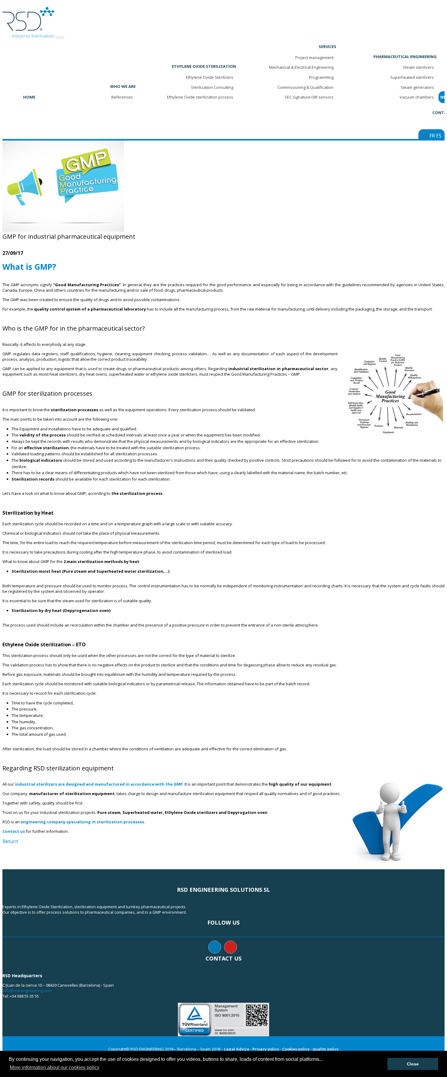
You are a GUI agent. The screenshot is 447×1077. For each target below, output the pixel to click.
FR (432, 135)
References (122, 97)
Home (29, 97)
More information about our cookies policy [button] (54, 1067)
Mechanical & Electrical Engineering (301, 67)
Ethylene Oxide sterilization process (200, 97)
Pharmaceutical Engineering (405, 56)
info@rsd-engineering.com (26, 990)
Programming (321, 77)
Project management (314, 57)
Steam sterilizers (418, 67)
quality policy (326, 1049)
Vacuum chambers (417, 97)
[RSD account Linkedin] (214, 947)
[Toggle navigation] (59, 37)
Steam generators (417, 87)
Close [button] (413, 1063)
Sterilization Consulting (212, 87)
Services (327, 46)
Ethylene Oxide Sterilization (204, 66)
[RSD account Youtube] (230, 947)
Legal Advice (236, 1049)
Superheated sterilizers (412, 77)
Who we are (123, 86)
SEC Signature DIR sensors (309, 97)
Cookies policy (296, 1049)
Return (10, 841)
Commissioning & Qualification (306, 87)
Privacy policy (265, 1049)
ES (439, 135)
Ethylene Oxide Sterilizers (209, 77)
